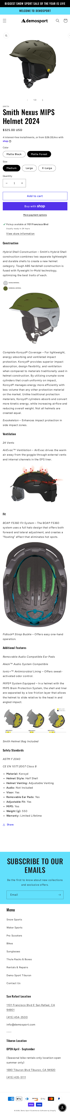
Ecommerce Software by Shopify (43, 1110)
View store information (20, 233)
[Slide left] (27, 100)
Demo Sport (25, 1110)
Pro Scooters (14, 935)
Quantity (7, 176)
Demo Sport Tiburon (19, 975)
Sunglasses (13, 951)
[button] (4, 21)
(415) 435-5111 (16, 1077)
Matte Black (14, 154)
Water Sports (14, 927)
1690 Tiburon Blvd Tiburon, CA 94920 (31, 1069)
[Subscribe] (59, 895)
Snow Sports (14, 919)
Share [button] (10, 824)
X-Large (47, 168)
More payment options (35, 214)
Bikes (10, 943)
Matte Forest (39, 154)
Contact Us (14, 983)
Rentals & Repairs (17, 967)
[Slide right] (42, 100)
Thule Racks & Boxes (19, 959)
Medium (12, 168)
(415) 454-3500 (17, 1017)
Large (29, 168)
